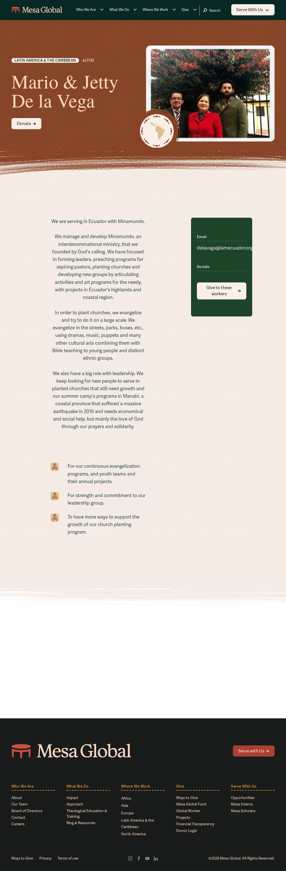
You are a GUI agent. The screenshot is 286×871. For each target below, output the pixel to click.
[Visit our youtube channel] (147, 858)
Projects (183, 817)
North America (133, 834)
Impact (72, 797)
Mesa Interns (242, 804)
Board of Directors (26, 810)
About (16, 797)
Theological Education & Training (86, 813)
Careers (17, 824)
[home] (36, 10)
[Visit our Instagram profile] (130, 858)
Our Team (19, 804)
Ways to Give (187, 797)
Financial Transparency (195, 824)
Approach (74, 804)
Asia (124, 805)
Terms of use (68, 858)
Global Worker (188, 810)
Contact (18, 817)
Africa (126, 798)
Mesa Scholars (243, 810)
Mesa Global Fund (191, 804)
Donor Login (186, 830)
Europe (127, 813)
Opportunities (242, 797)
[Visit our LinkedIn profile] (155, 858)
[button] (90, 10)
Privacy (45, 858)
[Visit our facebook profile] (139, 858)
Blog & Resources (80, 822)
